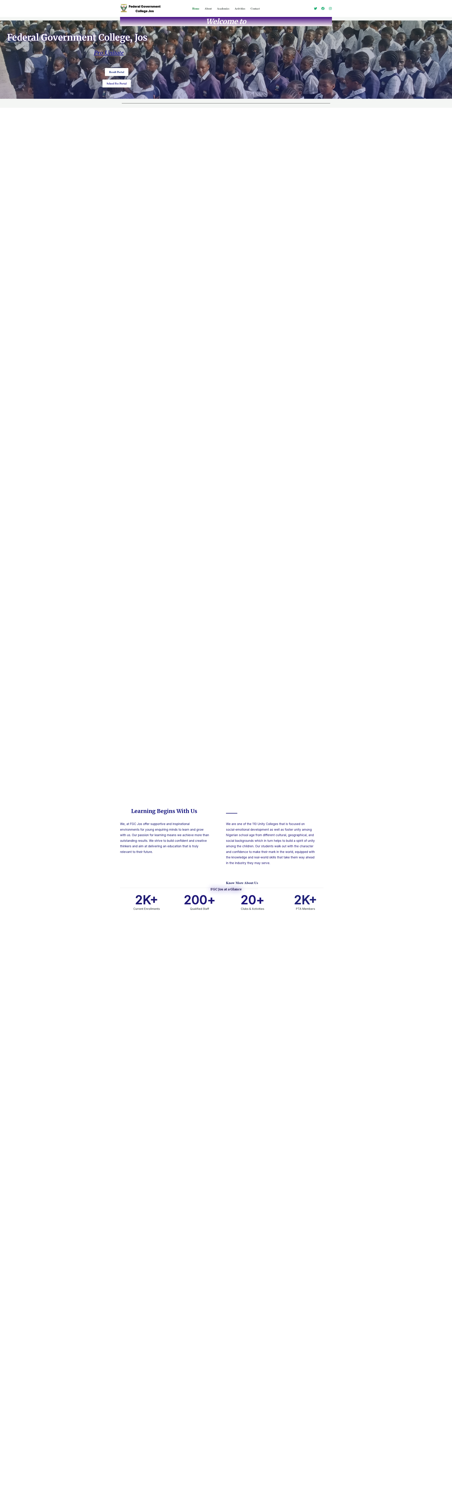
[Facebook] (323, 8)
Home (195, 8)
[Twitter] (315, 8)
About (208, 8)
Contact (255, 8)
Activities (240, 8)
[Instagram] (330, 8)
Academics (223, 8)
